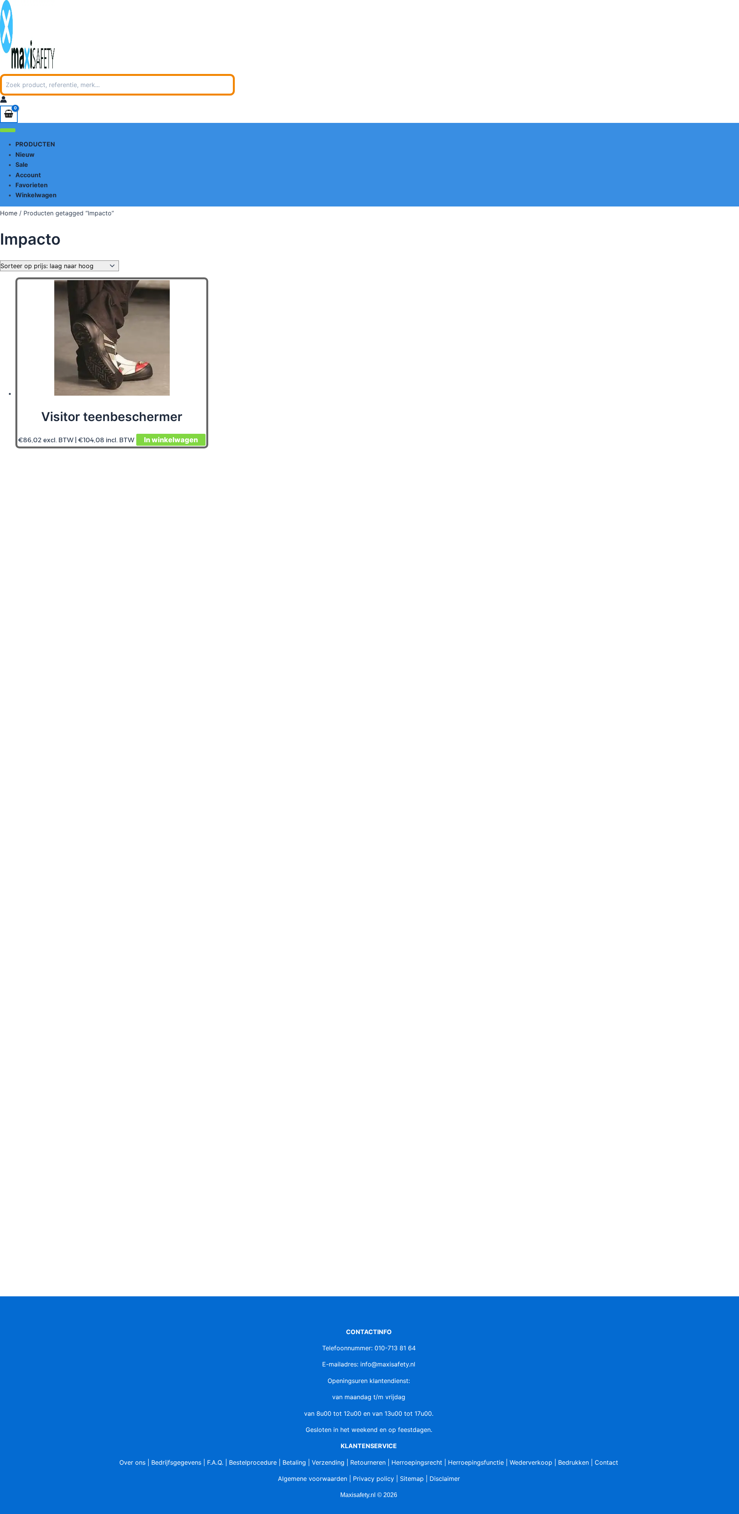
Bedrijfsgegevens (176, 1462)
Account (28, 175)
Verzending (328, 1462)
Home (8, 213)
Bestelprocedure (253, 1462)
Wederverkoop (531, 1462)
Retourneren (368, 1462)
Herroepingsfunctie (476, 1462)
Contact (606, 1462)
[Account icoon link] (3, 101)
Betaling (294, 1462)
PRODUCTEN (35, 144)
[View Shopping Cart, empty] (9, 114)
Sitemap (412, 1478)
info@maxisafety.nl (387, 1364)
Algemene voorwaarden (312, 1478)
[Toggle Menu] (7, 130)
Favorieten (31, 185)
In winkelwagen (171, 440)
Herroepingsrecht (416, 1462)
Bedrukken (573, 1462)
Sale (21, 164)
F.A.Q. (215, 1462)
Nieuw (25, 154)
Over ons (132, 1462)
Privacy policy (373, 1478)
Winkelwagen (36, 195)
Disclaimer (445, 1478)
